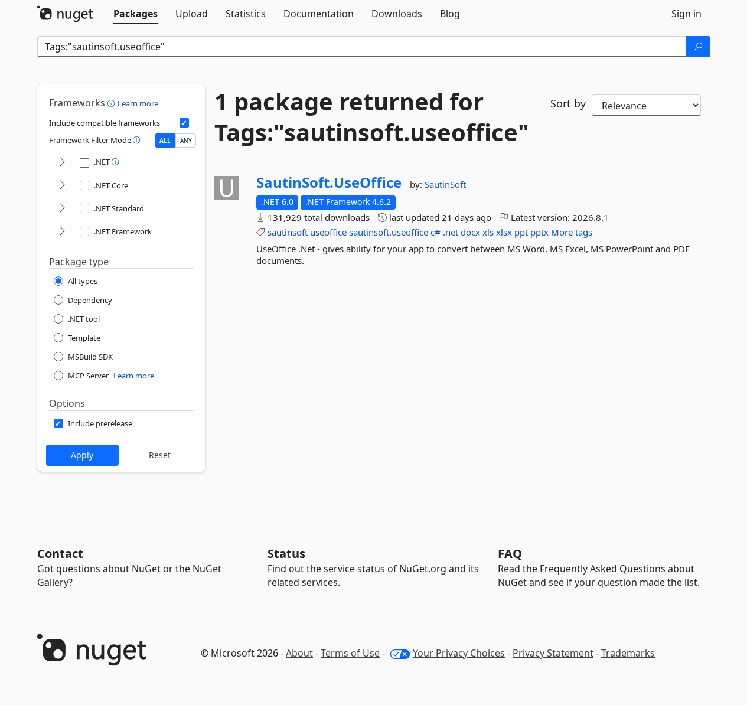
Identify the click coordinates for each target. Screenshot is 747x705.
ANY (186, 140)
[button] (112, 102)
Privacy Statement (553, 653)
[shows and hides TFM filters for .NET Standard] (62, 208)
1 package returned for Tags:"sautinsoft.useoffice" (371, 117)
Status (286, 554)
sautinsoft (288, 232)
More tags (571, 232)
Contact (60, 554)
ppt (521, 232)
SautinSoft (445, 184)
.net (450, 232)
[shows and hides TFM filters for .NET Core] (62, 185)
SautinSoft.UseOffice (329, 182)
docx (470, 232)
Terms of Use (350, 653)
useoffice (328, 232)
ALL (165, 140)
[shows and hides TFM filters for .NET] (62, 162)
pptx (539, 232)
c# (435, 232)
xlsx (504, 232)
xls (488, 232)
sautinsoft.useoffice (388, 232)
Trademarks (628, 653)
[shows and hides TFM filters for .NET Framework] (62, 231)
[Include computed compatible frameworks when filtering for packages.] (184, 122)
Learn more (138, 103)
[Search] (698, 46)
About (299, 653)
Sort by (568, 103)
